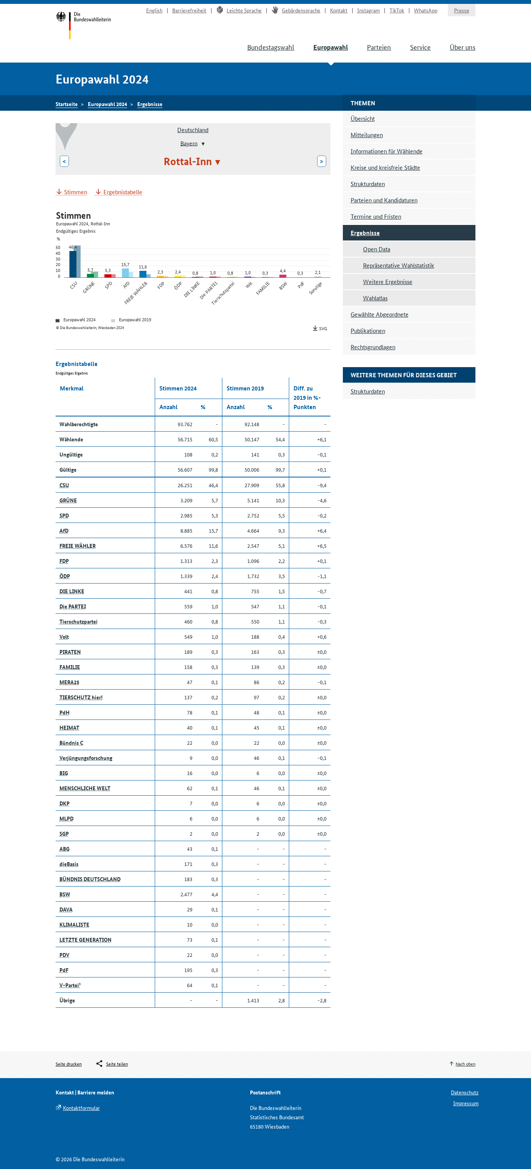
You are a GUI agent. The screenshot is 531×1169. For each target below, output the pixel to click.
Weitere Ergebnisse (387, 281)
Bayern (188, 143)
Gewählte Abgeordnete (380, 314)
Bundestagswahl (270, 46)
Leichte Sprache (244, 10)
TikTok (397, 10)
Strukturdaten (368, 183)
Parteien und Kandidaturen (384, 200)
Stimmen (75, 192)
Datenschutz (465, 1092)
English (154, 10)
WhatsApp (425, 10)
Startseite (83, 26)
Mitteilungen (367, 135)
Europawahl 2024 (107, 104)
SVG (323, 328)
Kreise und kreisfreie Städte (385, 167)
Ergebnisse (149, 104)
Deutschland (192, 129)
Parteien (379, 46)
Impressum (466, 1103)
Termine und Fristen (376, 216)
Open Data (376, 249)
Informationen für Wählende (387, 151)
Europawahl (330, 47)
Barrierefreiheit (189, 10)
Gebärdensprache (301, 10)
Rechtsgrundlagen (373, 347)
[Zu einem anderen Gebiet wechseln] (202, 143)
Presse (461, 10)
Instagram (368, 10)
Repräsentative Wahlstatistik (398, 265)
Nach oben (465, 1063)
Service (420, 46)
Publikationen (368, 330)
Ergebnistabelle (122, 192)
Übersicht (363, 118)
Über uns (462, 46)
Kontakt (339, 10)
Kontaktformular (81, 1108)
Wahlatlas (375, 298)
